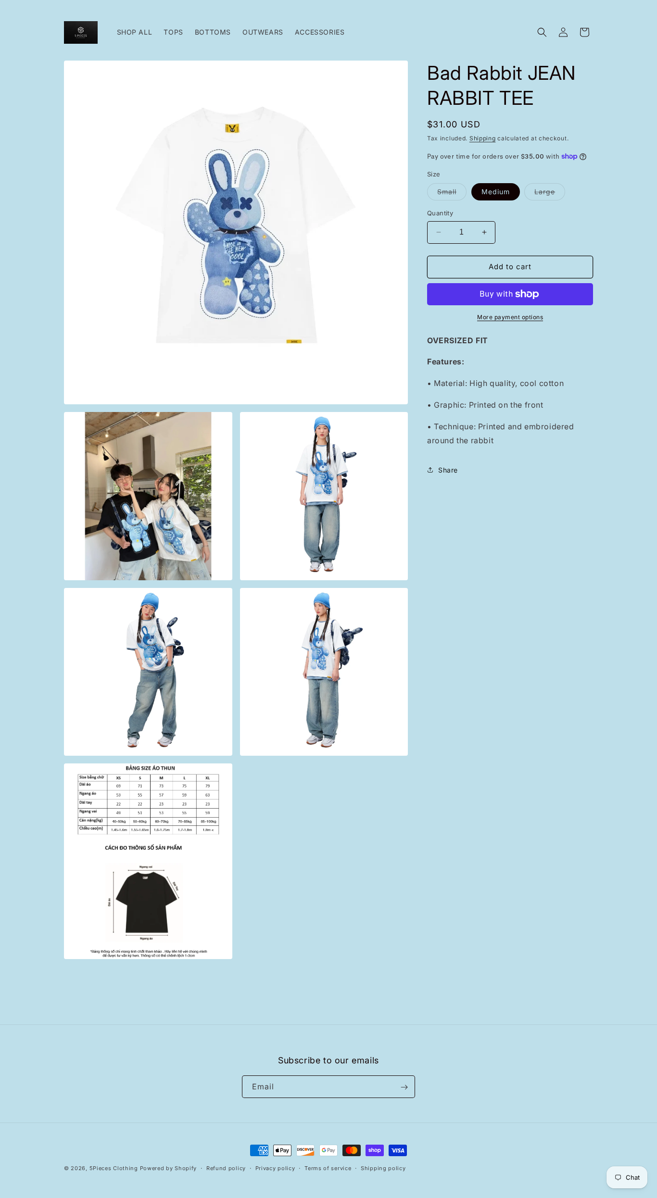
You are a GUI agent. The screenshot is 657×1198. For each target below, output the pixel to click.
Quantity (440, 213)
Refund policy (226, 1167)
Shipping (482, 138)
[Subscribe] (404, 1087)
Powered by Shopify (168, 1168)
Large (549, 193)
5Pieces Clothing (113, 1168)
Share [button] (448, 470)
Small (452, 193)
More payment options (510, 317)
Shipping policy (383, 1167)
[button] (542, 32)
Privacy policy (275, 1167)
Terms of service (327, 1167)
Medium (495, 191)
